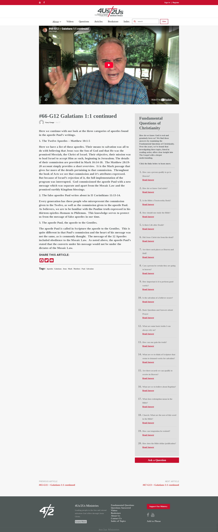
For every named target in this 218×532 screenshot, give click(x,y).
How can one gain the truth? (154, 342)
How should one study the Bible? (156, 213)
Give (164, 21)
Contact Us (116, 518)
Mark (70, 269)
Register (176, 3)
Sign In (167, 3)
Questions (84, 21)
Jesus (65, 269)
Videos (70, 21)
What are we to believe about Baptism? (159, 387)
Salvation (90, 269)
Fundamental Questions (122, 505)
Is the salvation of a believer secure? (157, 298)
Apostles (50, 269)
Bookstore (113, 21)
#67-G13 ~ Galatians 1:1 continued (161, 485)
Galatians (58, 269)
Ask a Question (157, 460)
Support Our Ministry (158, 506)
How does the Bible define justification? (159, 443)
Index (126, 21)
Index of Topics (118, 521)
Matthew (77, 269)
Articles (98, 21)
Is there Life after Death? (153, 225)
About (55, 21)
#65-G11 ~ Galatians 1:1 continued (57, 485)
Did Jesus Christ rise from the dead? (158, 237)
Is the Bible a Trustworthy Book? (156, 200)
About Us (115, 515)
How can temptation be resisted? (156, 431)
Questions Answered (121, 508)
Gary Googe (49, 122)
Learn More (81, 522)
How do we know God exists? (155, 188)
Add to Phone (154, 521)
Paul (83, 269)
